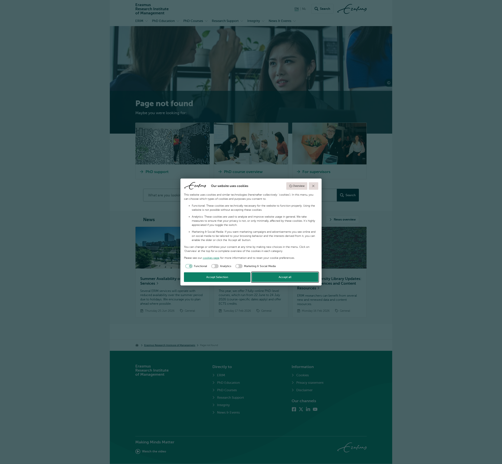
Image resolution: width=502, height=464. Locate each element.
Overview (299, 185)
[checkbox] (195, 266)
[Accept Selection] (313, 186)
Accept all (285, 277)
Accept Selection (217, 277)
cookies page (211, 257)
